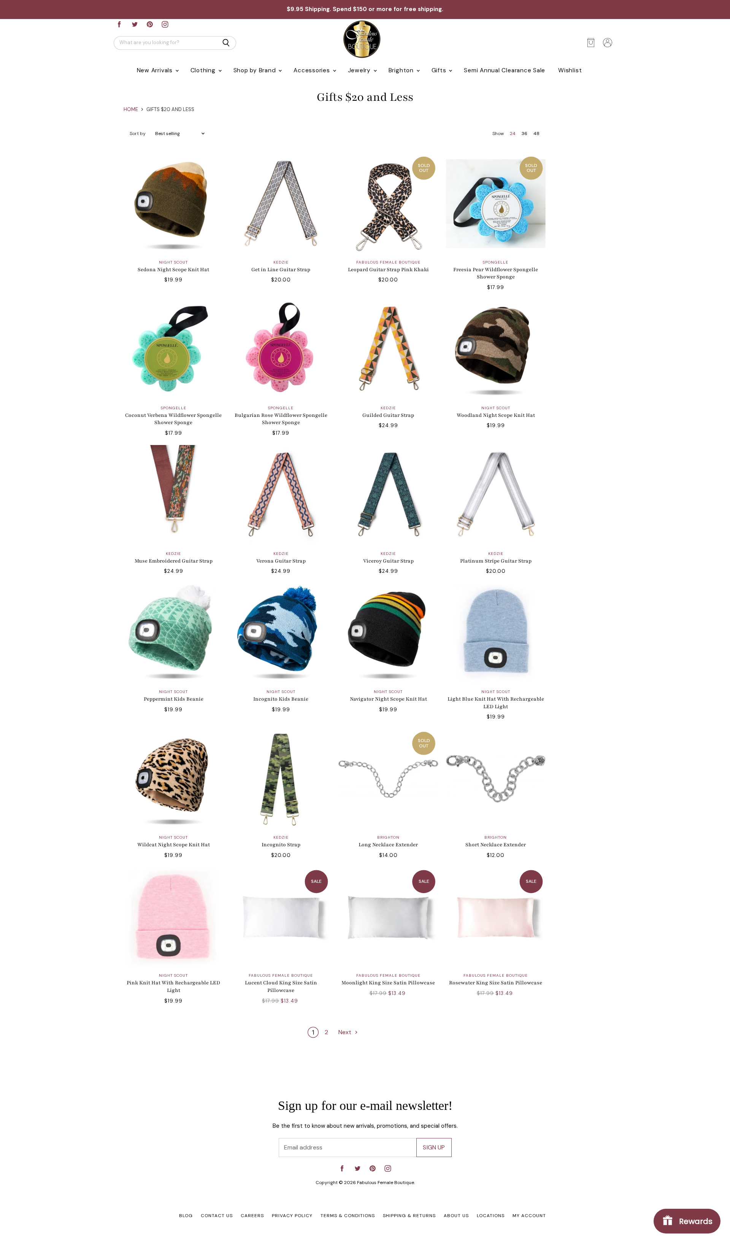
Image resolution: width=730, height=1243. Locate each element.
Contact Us (217, 1216)
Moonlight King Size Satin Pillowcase (388, 982)
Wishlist (570, 70)
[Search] (226, 43)
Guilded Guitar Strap (388, 415)
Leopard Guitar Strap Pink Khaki (388, 269)
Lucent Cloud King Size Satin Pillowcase (281, 986)
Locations (491, 1216)
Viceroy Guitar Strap (388, 561)
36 (524, 133)
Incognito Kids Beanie (280, 699)
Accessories (313, 70)
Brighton (402, 70)
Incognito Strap (281, 844)
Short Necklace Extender (495, 844)
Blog (186, 1216)
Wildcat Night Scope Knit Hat (173, 844)
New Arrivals (156, 70)
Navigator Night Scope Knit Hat (388, 699)
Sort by (138, 133)
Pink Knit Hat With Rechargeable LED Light (173, 986)
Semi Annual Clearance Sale (504, 70)
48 (536, 133)
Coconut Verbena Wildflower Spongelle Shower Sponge (173, 419)
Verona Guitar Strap (281, 561)
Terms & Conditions (348, 1216)
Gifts (440, 70)
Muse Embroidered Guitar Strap (174, 561)
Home (131, 109)
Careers (252, 1216)
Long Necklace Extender (388, 844)
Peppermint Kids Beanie (173, 699)
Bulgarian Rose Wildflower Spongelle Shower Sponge (281, 419)
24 (513, 133)
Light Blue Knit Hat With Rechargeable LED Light (496, 703)
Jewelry (360, 70)
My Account (529, 1216)
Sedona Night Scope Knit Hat (173, 269)
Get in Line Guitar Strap (280, 269)
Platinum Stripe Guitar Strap (496, 561)
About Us (456, 1216)
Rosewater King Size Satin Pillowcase (495, 982)
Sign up (434, 1147)
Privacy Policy (292, 1216)
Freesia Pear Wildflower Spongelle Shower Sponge (495, 273)
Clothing (203, 70)
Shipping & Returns (409, 1216)
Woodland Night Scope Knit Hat (496, 415)
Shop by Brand (255, 70)
